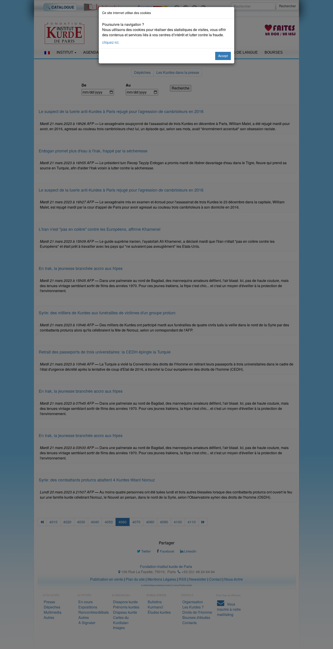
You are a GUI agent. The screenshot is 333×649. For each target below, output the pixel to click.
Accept (223, 55)
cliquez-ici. (110, 42)
